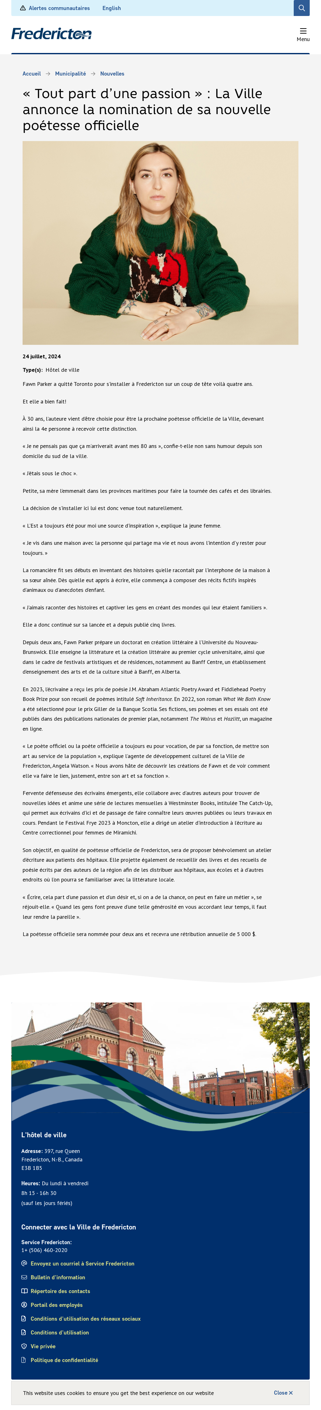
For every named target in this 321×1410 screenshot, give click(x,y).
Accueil (32, 73)
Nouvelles (112, 73)
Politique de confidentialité (65, 1360)
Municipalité (70, 73)
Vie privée (43, 1346)
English (112, 8)
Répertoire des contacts (60, 1291)
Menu (303, 38)
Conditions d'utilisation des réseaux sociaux (86, 1318)
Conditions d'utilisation (60, 1332)
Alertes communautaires (59, 8)
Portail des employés (57, 1305)
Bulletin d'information (58, 1277)
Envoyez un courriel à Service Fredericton (82, 1263)
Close (280, 1392)
